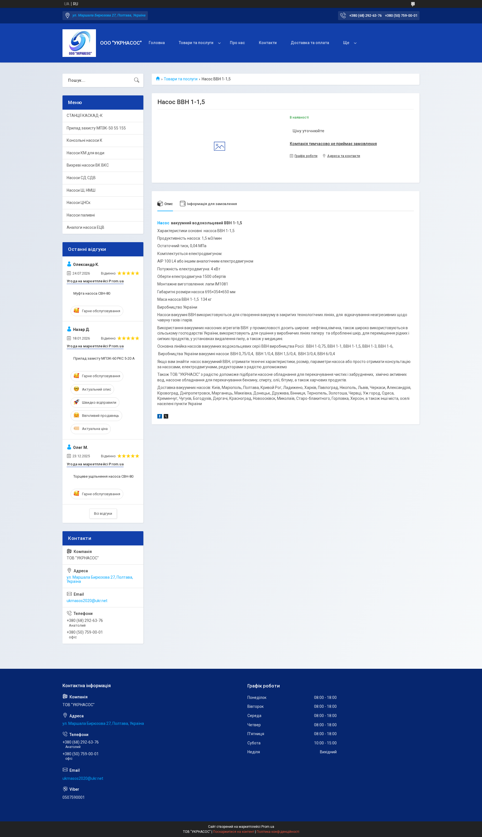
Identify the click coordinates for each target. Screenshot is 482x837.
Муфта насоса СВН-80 (91, 293)
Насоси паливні (81, 215)
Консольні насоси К (84, 140)
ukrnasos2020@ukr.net (87, 600)
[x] (166, 417)
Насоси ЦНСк (78, 202)
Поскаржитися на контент (233, 832)
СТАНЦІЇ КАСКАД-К (85, 115)
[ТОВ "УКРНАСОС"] (79, 43)
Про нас (237, 42)
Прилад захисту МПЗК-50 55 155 (96, 128)
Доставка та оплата (310, 42)
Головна (157, 42)
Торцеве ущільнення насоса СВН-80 (103, 476)
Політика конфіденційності (278, 832)
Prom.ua (267, 827)
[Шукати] (136, 80)
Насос (163, 223)
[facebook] (159, 417)
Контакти (268, 42)
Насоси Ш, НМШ (81, 190)
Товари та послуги (196, 42)
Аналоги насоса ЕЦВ (85, 227)
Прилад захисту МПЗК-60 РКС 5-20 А (104, 358)
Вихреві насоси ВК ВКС (88, 165)
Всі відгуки (103, 513)
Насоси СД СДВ (81, 177)
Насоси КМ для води (85, 153)
